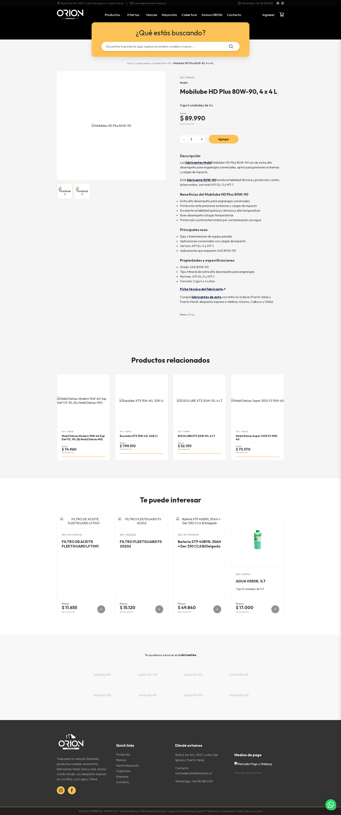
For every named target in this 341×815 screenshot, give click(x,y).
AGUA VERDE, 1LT (251, 581)
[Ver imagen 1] (65, 191)
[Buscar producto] (231, 46)
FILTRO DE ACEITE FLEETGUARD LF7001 (80, 543)
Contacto (234, 15)
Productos (112, 15)
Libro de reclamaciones (248, 772)
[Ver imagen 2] (82, 191)
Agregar (223, 139)
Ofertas (133, 15)
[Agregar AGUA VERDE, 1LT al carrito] (275, 609)
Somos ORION (212, 15)
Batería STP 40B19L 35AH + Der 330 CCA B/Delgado (199, 543)
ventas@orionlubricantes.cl (150, 3)
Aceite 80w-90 (162, 63)
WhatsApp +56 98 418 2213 (257, 3)
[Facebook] (277, 3)
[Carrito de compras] (281, 15)
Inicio (130, 63)
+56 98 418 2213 (202, 781)
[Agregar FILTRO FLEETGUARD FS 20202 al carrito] (159, 609)
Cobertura (189, 15)
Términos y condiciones (220, 811)
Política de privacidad (249, 811)
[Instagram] (282, 3)
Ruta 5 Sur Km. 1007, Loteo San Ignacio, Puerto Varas (92, 3)
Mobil (183, 83)
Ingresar (268, 15)
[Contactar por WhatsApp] (330, 804)
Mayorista (169, 15)
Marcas (151, 15)
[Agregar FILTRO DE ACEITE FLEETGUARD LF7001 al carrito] (101, 609)
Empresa (122, 776)
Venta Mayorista (127, 765)
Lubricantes (143, 63)
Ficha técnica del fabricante (201, 289)
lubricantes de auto (206, 297)
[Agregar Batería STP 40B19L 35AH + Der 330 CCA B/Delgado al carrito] (217, 609)
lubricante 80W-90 (201, 180)
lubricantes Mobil (198, 162)
